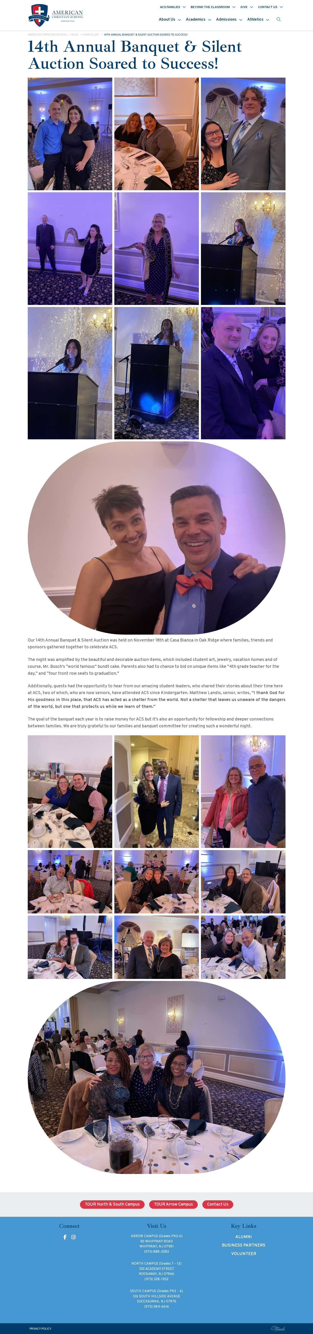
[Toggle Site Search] (279, 19)
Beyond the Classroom (210, 7)
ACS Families (170, 7)
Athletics (255, 19)
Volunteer (243, 1254)
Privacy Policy (41, 1329)
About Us (167, 19)
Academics (196, 19)
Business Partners (243, 1245)
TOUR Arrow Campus (173, 1204)
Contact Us (267, 7)
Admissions (226, 19)
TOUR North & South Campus (112, 1204)
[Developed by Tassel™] (278, 1329)
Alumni (243, 1237)
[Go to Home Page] (56, 15)
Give (243, 7)
